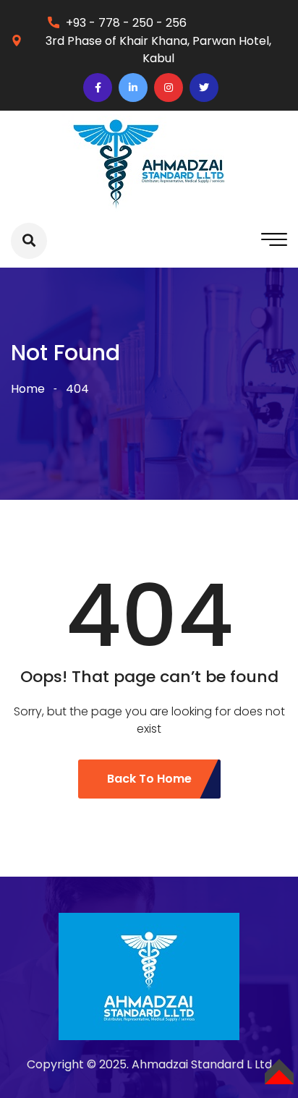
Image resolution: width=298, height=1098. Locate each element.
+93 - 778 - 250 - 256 (126, 22)
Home (28, 388)
